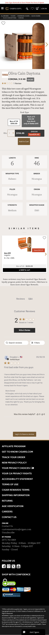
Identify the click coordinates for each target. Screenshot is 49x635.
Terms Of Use (10, 484)
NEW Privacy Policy (14, 462)
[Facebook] (4, 566)
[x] (13, 566)
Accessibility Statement (17, 478)
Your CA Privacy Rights (17, 473)
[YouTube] (18, 566)
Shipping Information (16, 495)
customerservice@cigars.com (16, 529)
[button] (38, 414)
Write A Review (24, 330)
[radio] (14, 122)
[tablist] (24, 298)
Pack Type (24, 112)
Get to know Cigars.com (17, 451)
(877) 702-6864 (9, 539)
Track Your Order (13, 457)
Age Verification (12, 506)
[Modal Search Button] (27, 9)
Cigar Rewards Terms (15, 489)
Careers (7, 511)
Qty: (5, 133)
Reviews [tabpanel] (20, 298)
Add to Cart (24, 141)
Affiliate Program (14, 446)
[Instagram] (9, 566)
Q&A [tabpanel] (30, 298)
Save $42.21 (38, 250)
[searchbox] (16, 343)
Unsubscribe (8, 532)
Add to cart (25, 270)
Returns (7, 500)
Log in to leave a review (24, 434)
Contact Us (7, 526)
